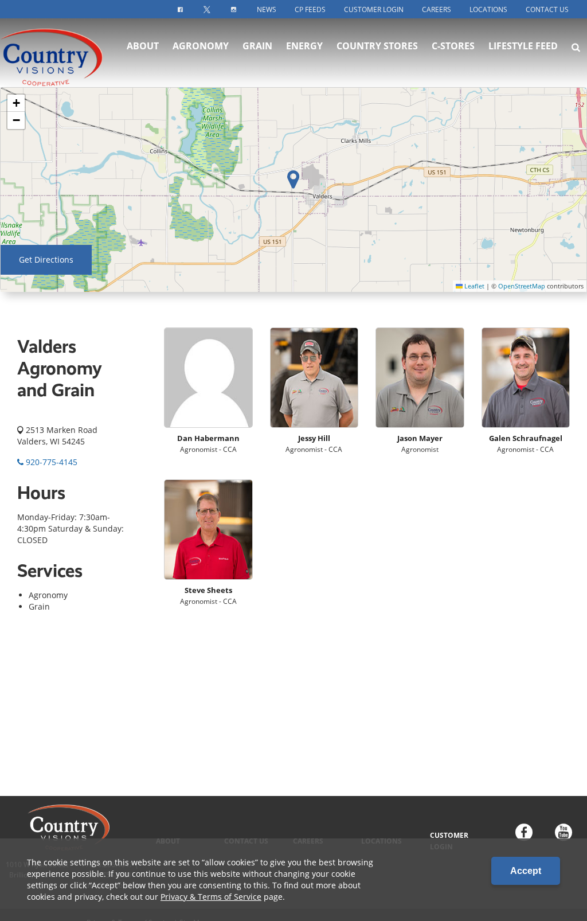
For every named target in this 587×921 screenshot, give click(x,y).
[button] (16, 103)
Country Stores (377, 46)
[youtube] (563, 834)
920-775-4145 (50, 461)
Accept (525, 871)
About (143, 46)
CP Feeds (310, 9)
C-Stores (453, 46)
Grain (257, 46)
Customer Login (374, 9)
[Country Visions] (57, 52)
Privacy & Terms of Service (211, 896)
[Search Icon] (576, 47)
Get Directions (46, 259)
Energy (304, 46)
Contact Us (547, 9)
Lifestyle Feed (523, 46)
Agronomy (201, 46)
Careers (436, 9)
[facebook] (524, 834)
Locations (488, 9)
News (266, 9)
